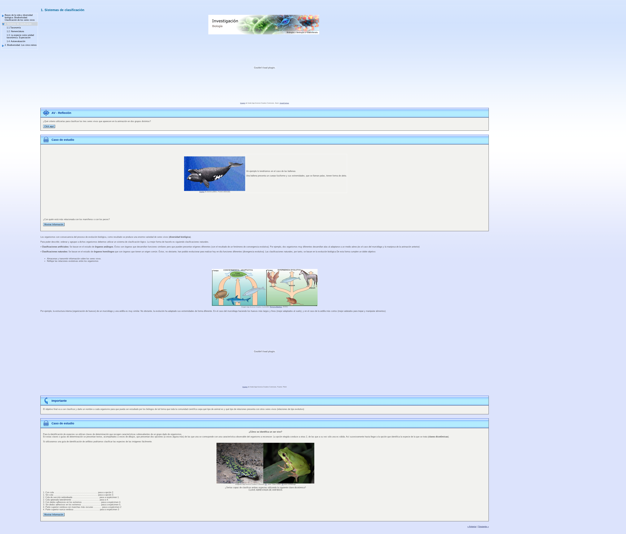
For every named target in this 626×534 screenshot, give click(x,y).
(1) (266, 484)
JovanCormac (284, 103)
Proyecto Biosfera (276, 307)
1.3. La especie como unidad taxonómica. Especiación (20, 36)
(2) (282, 484)
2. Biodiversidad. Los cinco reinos (21, 45)
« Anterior (471, 526)
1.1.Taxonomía (14, 27)
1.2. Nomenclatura (15, 31)
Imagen (242, 103)
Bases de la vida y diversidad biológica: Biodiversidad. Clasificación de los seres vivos (20, 17)
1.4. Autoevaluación (16, 41)
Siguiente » (483, 526)
